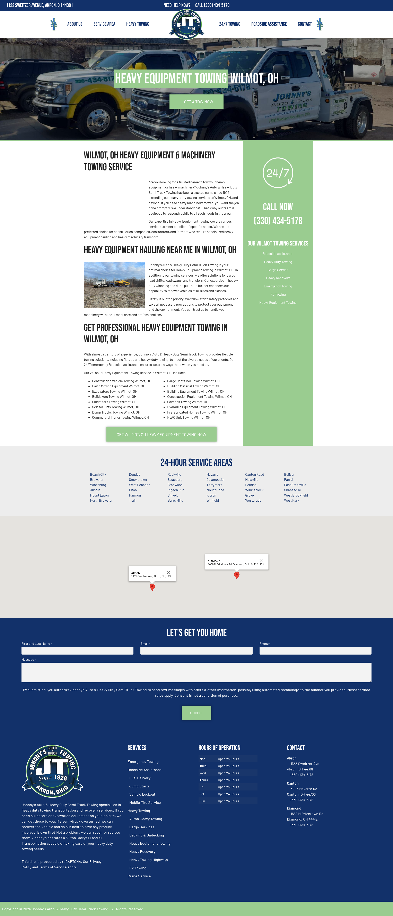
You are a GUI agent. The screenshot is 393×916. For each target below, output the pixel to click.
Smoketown (138, 479)
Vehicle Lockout (142, 794)
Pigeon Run (176, 490)
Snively (173, 495)
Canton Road (254, 474)
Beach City (98, 474)
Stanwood (175, 485)
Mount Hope (215, 490)
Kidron (211, 495)
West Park (291, 500)
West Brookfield (296, 495)
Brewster (97, 479)
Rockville (174, 474)
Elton (133, 490)
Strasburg (175, 479)
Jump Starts (139, 786)
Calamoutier (216, 479)
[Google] (387, 5)
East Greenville (295, 485)
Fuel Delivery (139, 778)
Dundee (134, 474)
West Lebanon (139, 485)
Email (145, 643)
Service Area (104, 24)
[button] (152, 587)
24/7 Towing (229, 24)
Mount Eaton (99, 495)
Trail (132, 500)
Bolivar (289, 474)
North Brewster (101, 500)
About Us (74, 24)
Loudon (250, 485)
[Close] (169, 572)
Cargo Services (141, 827)
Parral (288, 479)
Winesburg (98, 485)
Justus (95, 490)
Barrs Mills (175, 500)
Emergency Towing (278, 286)
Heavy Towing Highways (148, 859)
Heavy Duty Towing (278, 262)
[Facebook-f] (378, 5)
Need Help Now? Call (184, 5)
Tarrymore (214, 485)
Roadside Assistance (269, 24)
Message (28, 659)
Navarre (212, 474)
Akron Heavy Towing (145, 818)
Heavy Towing (137, 24)
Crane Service (139, 876)
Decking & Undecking (146, 835)
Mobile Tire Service (145, 802)
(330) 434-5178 (216, 5)
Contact (305, 24)
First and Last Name (36, 643)
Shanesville (292, 490)
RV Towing (278, 294)
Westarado (253, 500)
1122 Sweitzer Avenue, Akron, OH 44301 (39, 5)
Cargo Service (278, 270)
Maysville (251, 479)
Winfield (213, 500)
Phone (265, 643)
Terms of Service (53, 867)
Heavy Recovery (278, 278)
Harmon (135, 495)
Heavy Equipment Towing (278, 302)
